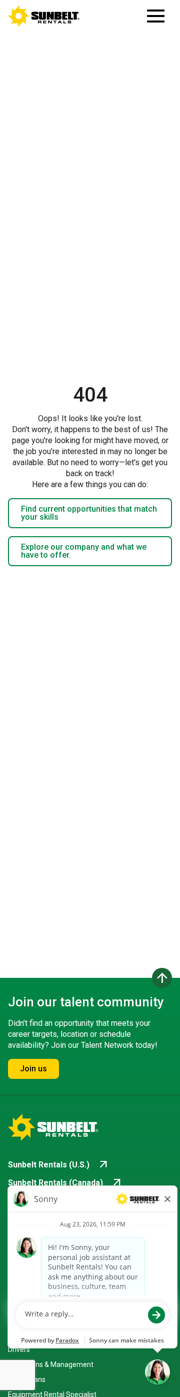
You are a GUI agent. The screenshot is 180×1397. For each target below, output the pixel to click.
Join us (33, 1068)
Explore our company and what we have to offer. (83, 551)
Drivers (19, 1349)
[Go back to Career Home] (44, 16)
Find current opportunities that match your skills (89, 513)
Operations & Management (51, 1364)
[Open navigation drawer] (156, 16)
